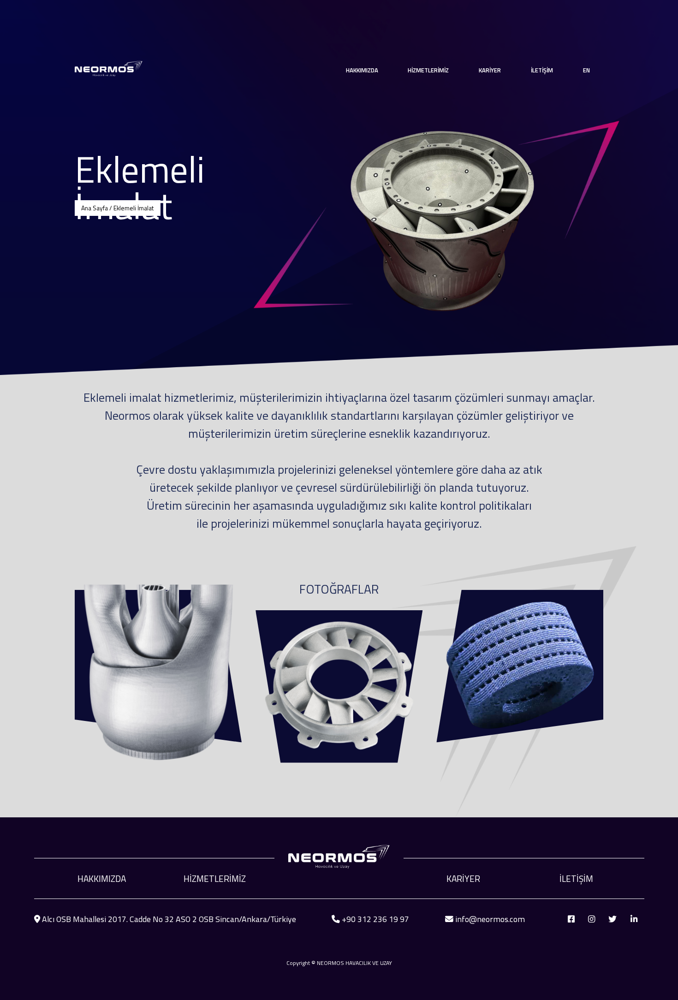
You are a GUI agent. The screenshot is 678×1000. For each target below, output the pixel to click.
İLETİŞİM (542, 70)
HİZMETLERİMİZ (215, 878)
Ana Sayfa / (97, 208)
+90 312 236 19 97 (375, 919)
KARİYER (490, 70)
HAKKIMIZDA (101, 878)
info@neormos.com (490, 919)
